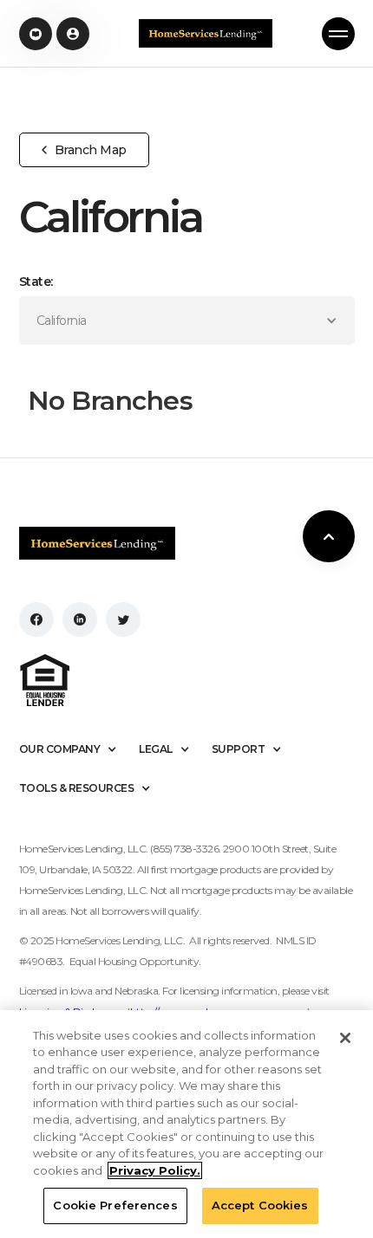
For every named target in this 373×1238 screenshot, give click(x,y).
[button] (338, 33)
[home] (205, 33)
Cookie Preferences (115, 1205)
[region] (186, 1124)
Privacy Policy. (154, 1170)
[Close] (345, 1038)
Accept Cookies (260, 1205)
